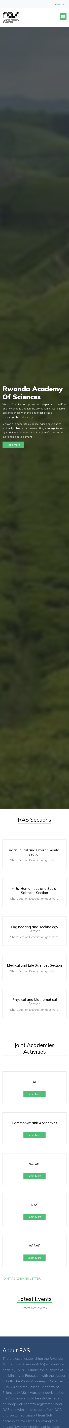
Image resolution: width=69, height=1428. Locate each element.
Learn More (34, 1094)
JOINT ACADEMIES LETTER (22, 1278)
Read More (13, 444)
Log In (60, 4)
